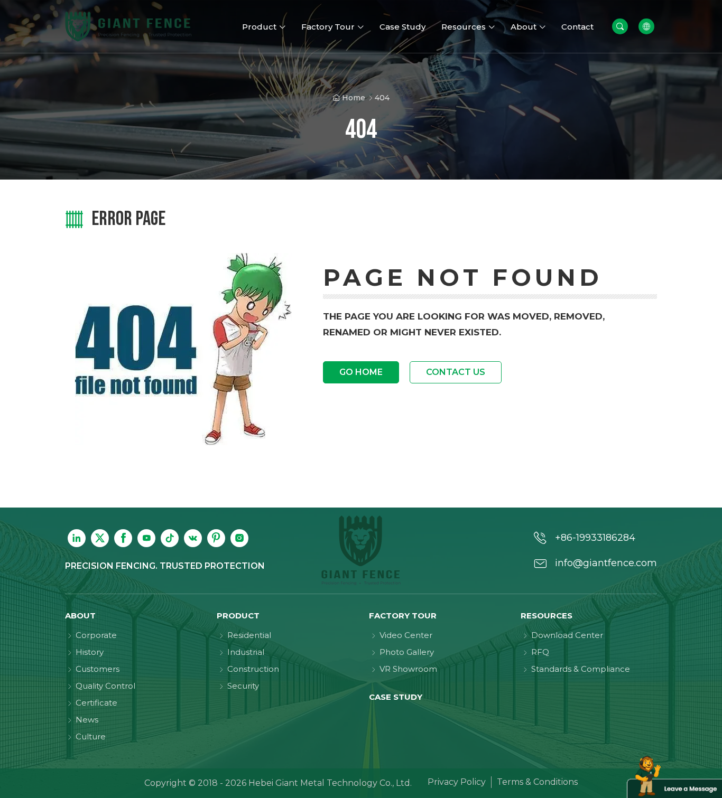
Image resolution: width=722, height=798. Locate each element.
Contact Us (455, 372)
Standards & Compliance (580, 669)
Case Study (395, 697)
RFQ (540, 652)
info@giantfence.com (606, 563)
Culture (91, 736)
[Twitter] (100, 538)
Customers (97, 669)
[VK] (193, 538)
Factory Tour (403, 616)
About (80, 616)
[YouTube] (146, 538)
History (90, 652)
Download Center (567, 635)
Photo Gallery (406, 652)
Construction (253, 669)
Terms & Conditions (537, 782)
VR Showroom (408, 669)
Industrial (245, 652)
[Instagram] (239, 538)
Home (353, 97)
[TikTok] (170, 538)
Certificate (96, 703)
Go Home (361, 372)
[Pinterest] (216, 538)
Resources (546, 616)
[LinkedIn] (77, 538)
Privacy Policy (457, 782)
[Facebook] (123, 538)
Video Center (405, 635)
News (87, 720)
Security (243, 686)
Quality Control (105, 686)
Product (238, 616)
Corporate (96, 635)
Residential (249, 635)
